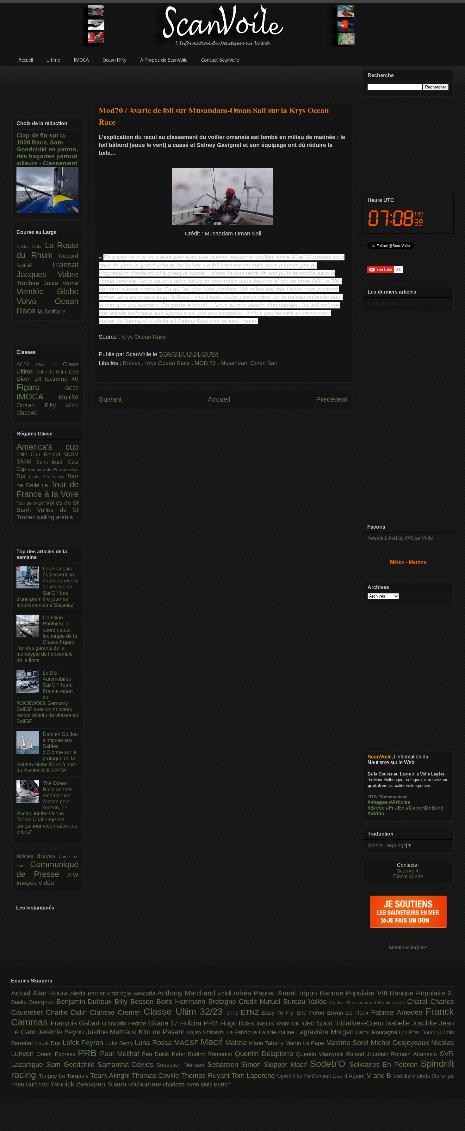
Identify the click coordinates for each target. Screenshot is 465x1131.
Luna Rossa (154, 1043)
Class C (49, 364)
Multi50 (68, 397)
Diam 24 (30, 378)
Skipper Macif (287, 1064)
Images (27, 882)
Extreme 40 (61, 378)
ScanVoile (408, 870)
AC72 (26, 364)
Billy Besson (135, 1002)
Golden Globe (30, 246)
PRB (89, 1053)
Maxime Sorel (348, 1043)
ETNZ (251, 1012)
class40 (27, 412)
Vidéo (46, 882)
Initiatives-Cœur (360, 1023)
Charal (418, 1002)
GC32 (71, 388)
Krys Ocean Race (143, 337)
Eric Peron (311, 1013)
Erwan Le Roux (349, 1013)
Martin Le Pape (305, 1043)
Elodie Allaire (408, 876)
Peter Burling (190, 1054)
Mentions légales (408, 947)
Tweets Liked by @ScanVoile (400, 538)
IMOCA (37, 396)
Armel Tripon (298, 993)
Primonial (221, 1054)
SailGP (33, 265)
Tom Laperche (254, 1075)
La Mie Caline (277, 1032)
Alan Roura (51, 993)
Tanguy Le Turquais (64, 1076)
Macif (213, 1042)
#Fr (390, 808)
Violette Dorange (433, 1076)
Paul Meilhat (121, 1054)
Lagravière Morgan (326, 1032)
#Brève (376, 808)
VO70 (71, 405)
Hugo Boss (238, 1023)
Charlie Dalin (68, 1012)
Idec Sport (318, 1023)
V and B (380, 1075)
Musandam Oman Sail (248, 363)
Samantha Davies (126, 1064)
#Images (378, 802)
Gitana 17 (164, 1023)
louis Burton (216, 1084)
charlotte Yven (182, 1084)
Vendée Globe (47, 291)
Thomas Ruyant (206, 1075)
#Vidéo (376, 813)
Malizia (237, 1043)
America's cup (47, 446)
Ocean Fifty (40, 405)
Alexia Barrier (88, 993)
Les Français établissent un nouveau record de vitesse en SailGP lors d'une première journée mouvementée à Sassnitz (47, 587)
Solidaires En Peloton (385, 1064)
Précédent (331, 399)
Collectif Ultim (52, 371)
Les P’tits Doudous (421, 1032)
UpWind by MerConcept (304, 1076)
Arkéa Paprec (255, 993)
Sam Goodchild (72, 1064)
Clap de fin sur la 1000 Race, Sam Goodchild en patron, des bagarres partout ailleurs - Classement (47, 149)
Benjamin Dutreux (85, 1002)
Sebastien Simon (236, 1064)
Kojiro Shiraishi (206, 1032)
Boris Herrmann (182, 1002)
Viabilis (402, 1076)
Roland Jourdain (368, 1054)
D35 (73, 371)
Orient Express (57, 1054)
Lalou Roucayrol (377, 1032)
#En (400, 808)
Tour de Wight (31, 503)
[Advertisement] (223, 81)
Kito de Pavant (162, 1032)
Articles (26, 856)
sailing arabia (55, 517)
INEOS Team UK (278, 1023)
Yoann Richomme (135, 1084)
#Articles (399, 802)
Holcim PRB (200, 1023)
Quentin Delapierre (265, 1054)
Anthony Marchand (187, 993)
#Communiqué (393, 796)
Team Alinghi (111, 1075)
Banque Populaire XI (422, 993)
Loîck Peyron (84, 1043)
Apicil (225, 993)
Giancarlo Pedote (125, 1023)
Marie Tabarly (267, 1043)
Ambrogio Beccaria (132, 993)
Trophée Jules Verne (47, 283)
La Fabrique (242, 1032)
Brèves (132, 363)
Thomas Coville (156, 1075)
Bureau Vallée (306, 1002)
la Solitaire (52, 311)
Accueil (219, 399)
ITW (72, 875)
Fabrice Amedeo (398, 1012)
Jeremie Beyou (62, 1032)
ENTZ (233, 1013)
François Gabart (76, 1023)
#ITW (372, 796)
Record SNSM (61, 454)
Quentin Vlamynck (321, 1054)
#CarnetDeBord (424, 808)
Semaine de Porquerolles (53, 469)
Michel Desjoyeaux (401, 1043)
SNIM (26, 461)
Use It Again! (349, 1076)
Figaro (40, 387)
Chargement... (383, 303)
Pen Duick (157, 1054)
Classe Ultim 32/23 (185, 1011)
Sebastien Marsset (182, 1065)
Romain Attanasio (415, 1054)
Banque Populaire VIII (354, 993)
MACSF (187, 1043)
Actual (22, 993)
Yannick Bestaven (78, 1084)
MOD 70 (206, 363)
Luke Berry (120, 1043)
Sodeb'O (329, 1064)
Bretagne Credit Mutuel (245, 1002)
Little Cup (30, 454)
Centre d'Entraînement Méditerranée (368, 1002)
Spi (22, 476)
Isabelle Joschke (412, 1023)
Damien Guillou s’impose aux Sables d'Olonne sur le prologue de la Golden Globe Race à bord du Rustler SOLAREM (47, 752)
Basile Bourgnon (33, 1002)
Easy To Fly (279, 1013)
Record (68, 255)
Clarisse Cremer (117, 1012)
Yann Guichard (30, 1084)
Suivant (110, 399)
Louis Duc (49, 1043)
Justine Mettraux (112, 1032)
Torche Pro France (47, 476)
